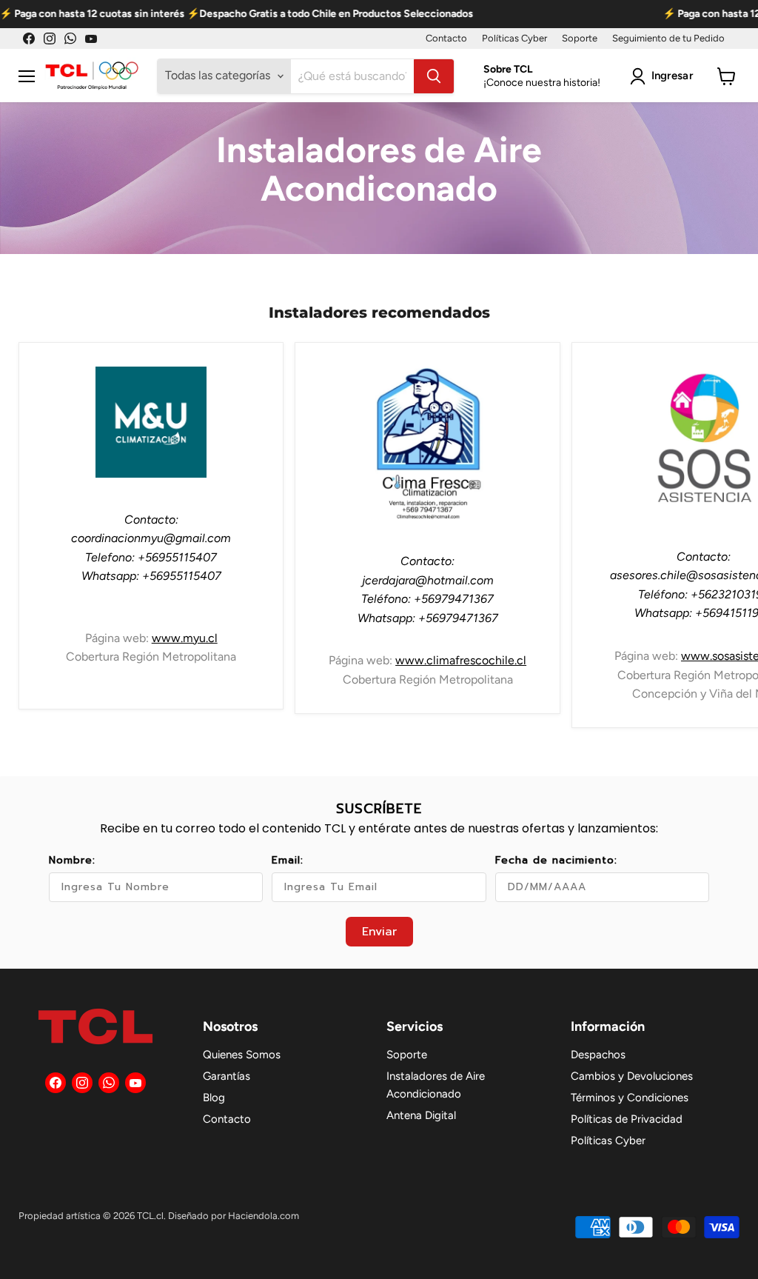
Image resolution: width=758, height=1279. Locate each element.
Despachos (598, 1054)
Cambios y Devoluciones (632, 1076)
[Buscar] (434, 76)
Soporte (579, 38)
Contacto (446, 38)
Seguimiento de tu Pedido (668, 38)
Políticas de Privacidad (626, 1119)
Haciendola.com (263, 1215)
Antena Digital (421, 1115)
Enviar (379, 932)
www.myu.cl (185, 638)
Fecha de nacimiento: (556, 860)
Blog (214, 1097)
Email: (287, 860)
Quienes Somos (242, 1054)
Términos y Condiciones (629, 1097)
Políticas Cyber (514, 38)
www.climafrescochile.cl (460, 660)
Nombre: (72, 860)
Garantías (226, 1076)
